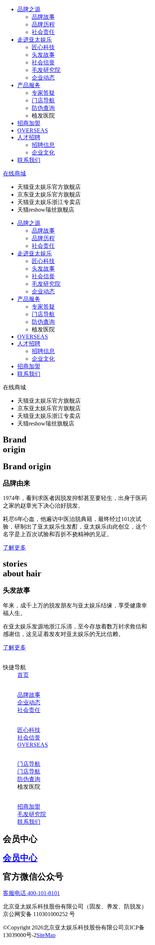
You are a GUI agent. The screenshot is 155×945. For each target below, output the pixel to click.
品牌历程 (43, 24)
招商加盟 (28, 123)
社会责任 (43, 32)
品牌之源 (28, 9)
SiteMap (46, 935)
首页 (23, 675)
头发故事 (43, 55)
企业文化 (43, 152)
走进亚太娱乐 (34, 40)
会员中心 (20, 858)
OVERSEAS (32, 130)
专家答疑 (43, 93)
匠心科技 (43, 47)
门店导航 (43, 100)
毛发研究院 (46, 70)
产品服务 (28, 85)
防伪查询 (43, 108)
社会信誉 (43, 62)
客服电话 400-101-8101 (31, 893)
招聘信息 (43, 145)
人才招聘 (28, 137)
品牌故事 (43, 17)
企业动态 (43, 78)
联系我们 (28, 160)
